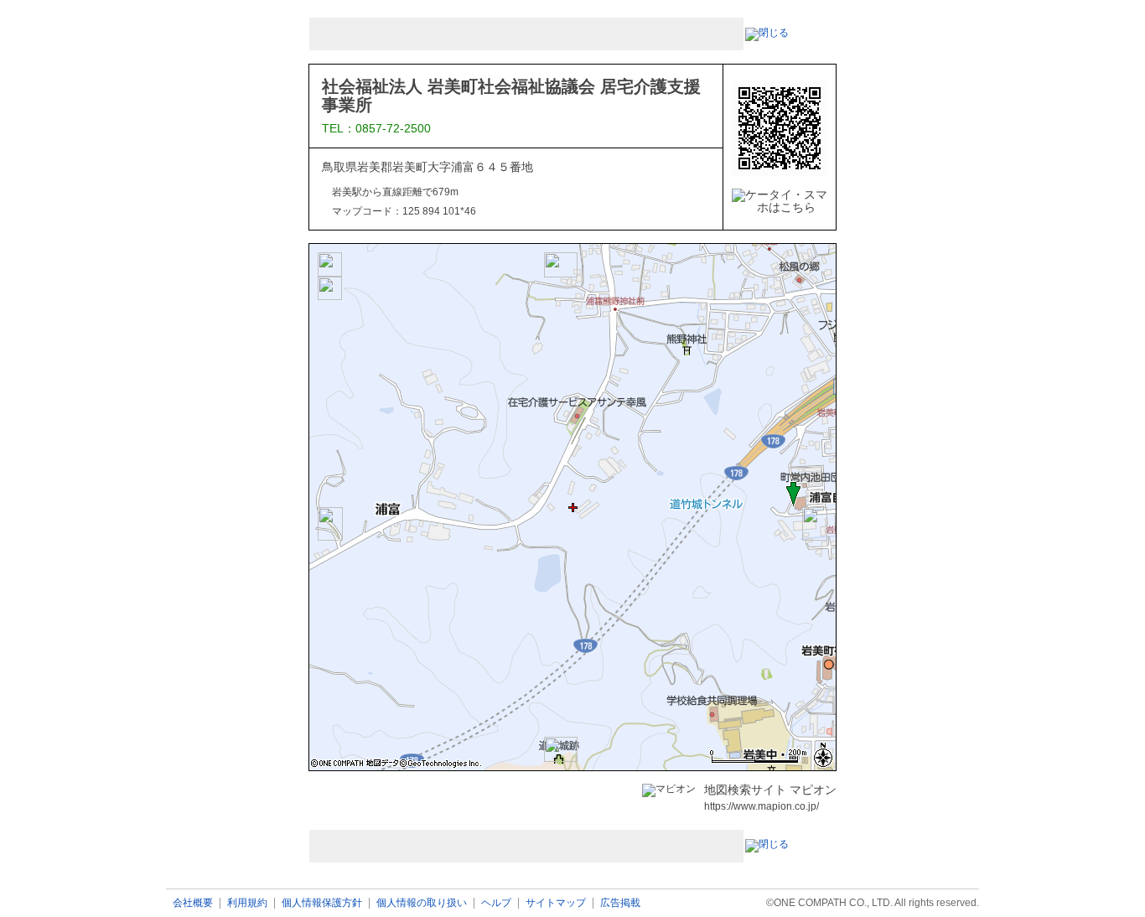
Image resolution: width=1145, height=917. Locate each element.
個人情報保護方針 (322, 903)
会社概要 (193, 903)
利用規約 (247, 903)
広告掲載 (620, 903)
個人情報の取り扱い (421, 903)
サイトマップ (556, 903)
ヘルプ (496, 903)
